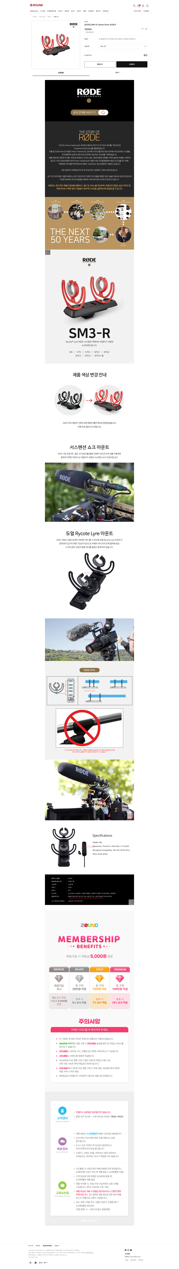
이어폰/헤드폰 (51, 11)
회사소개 (30, 1245)
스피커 (79, 11)
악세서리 (91, 11)
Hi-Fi (72, 11)
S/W (84, 11)
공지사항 (141, 1260)
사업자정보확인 (89, 1252)
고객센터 (146, 11)
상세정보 (61, 73)
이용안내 (56, 1245)
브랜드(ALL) (34, 11)
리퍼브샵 (105, 11)
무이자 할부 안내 (89, 32)
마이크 (60, 11)
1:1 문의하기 (133, 1260)
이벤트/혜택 (137, 11)
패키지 (98, 11)
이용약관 (38, 1245)
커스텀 (43, 11)
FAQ (127, 1260)
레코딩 (67, 11)
